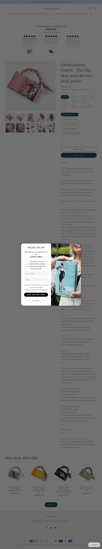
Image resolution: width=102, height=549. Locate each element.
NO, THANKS (36, 300)
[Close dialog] (78, 245)
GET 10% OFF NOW (36, 294)
